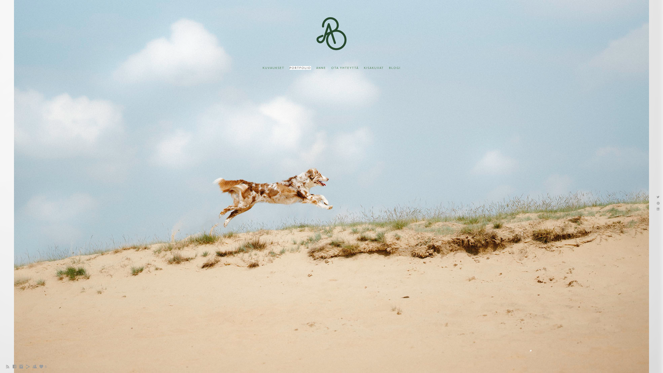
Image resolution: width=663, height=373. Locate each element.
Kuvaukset (273, 68)
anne (321, 68)
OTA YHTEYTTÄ (345, 68)
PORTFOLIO (300, 68)
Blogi (395, 68)
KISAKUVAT (374, 68)
